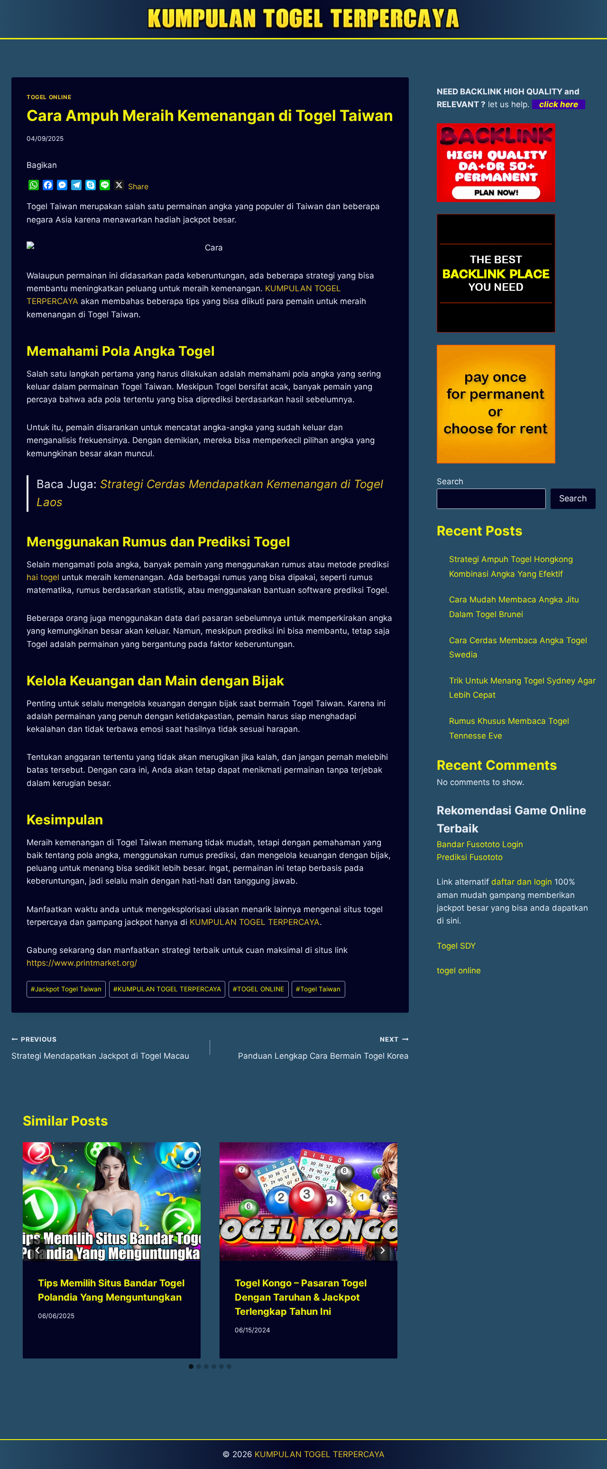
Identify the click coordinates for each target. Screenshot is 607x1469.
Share (138, 186)
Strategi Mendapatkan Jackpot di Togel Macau (100, 1048)
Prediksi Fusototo (470, 857)
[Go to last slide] (38, 1250)
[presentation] (112, 1201)
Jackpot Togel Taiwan (66, 989)
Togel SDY (456, 946)
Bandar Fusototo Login (480, 844)
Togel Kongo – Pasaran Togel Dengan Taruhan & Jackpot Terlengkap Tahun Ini (301, 1297)
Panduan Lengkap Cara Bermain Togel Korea (323, 1048)
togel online (459, 970)
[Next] (382, 1250)
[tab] (191, 1366)
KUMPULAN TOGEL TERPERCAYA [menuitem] (255, 922)
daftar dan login (521, 882)
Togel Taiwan (318, 989)
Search (450, 481)
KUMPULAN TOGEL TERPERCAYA (167, 989)
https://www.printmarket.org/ (82, 963)
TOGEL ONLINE (49, 97)
